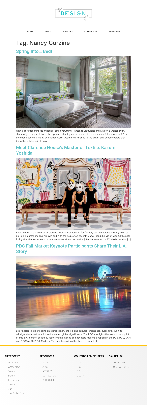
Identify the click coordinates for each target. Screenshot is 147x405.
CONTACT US (90, 31)
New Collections (16, 393)
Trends (11, 375)
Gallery (11, 384)
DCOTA (80, 375)
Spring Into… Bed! (34, 51)
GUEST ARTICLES (120, 367)
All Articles (13, 362)
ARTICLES (68, 31)
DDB (79, 362)
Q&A (10, 389)
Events (11, 371)
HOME (30, 31)
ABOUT (48, 31)
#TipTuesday (14, 380)
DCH (79, 371)
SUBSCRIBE (114, 31)
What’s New (14, 367)
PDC (79, 367)
